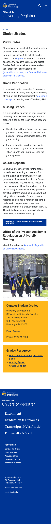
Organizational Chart (13, 459)
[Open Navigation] (46, 5)
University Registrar (19, 14)
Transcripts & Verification (23, 427)
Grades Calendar (17, 365)
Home (5, 29)
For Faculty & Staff (18, 433)
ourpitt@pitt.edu (11, 492)
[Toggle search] (40, 5)
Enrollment (13, 413)
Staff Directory (11, 452)
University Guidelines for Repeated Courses (24, 222)
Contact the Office (12, 449)
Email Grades (13, 331)
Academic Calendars (13, 463)
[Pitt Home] (25, 7)
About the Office (11, 456)
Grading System (17, 362)
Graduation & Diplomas (22, 420)
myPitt (19, 58)
